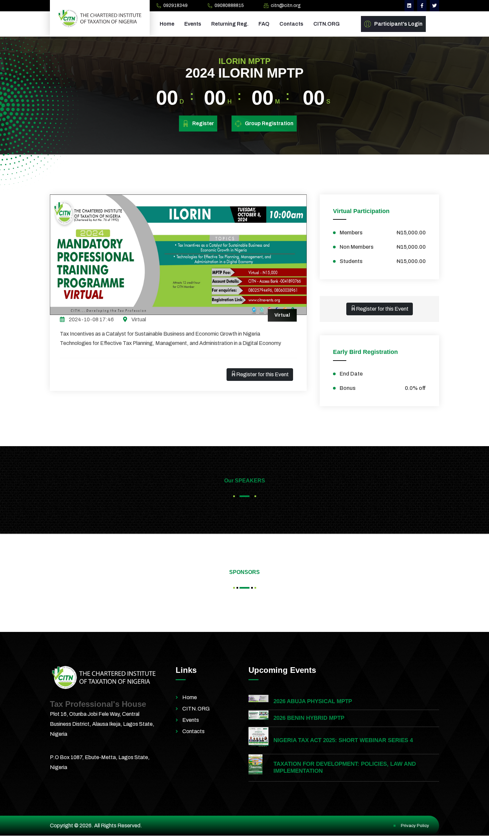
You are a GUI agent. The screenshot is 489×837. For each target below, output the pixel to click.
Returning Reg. (229, 24)
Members (383, 232)
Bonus (383, 388)
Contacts (291, 24)
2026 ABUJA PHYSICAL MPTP (312, 701)
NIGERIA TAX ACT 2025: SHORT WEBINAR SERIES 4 (343, 740)
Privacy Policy (415, 825)
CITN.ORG (326, 24)
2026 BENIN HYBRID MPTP (308, 718)
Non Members (383, 247)
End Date (351, 374)
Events (192, 24)
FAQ (263, 24)
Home (167, 24)
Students (383, 261)
